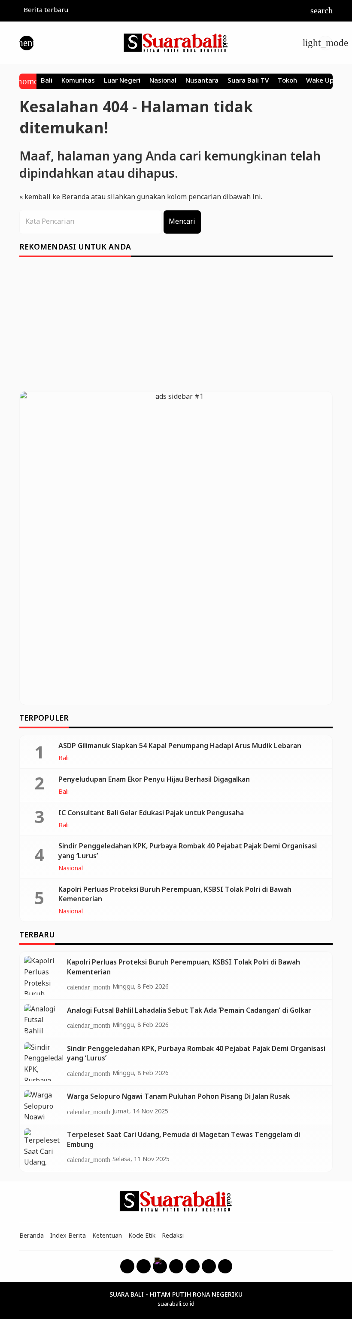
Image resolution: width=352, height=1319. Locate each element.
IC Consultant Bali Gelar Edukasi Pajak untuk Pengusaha (151, 813)
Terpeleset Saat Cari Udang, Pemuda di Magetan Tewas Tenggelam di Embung (183, 1140)
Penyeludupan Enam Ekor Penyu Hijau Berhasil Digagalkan (154, 779)
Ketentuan (107, 1236)
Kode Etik (141, 1236)
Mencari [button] (182, 221)
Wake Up (320, 81)
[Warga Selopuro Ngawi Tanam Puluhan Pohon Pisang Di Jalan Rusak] (43, 1104)
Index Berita (68, 1236)
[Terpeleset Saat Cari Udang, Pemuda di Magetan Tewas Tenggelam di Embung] (43, 1147)
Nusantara (201, 81)
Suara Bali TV (248, 81)
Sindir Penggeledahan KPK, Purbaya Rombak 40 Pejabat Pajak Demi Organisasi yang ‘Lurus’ (187, 851)
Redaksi (173, 1236)
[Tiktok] (209, 1266)
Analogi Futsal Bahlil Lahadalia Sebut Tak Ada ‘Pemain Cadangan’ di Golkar (189, 1010)
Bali (46, 81)
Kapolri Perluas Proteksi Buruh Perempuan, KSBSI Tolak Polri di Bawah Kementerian (174, 894)
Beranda (31, 1236)
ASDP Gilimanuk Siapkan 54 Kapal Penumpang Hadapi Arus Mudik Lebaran (179, 746)
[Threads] (160, 1266)
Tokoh (287, 81)
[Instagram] (144, 1266)
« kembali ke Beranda (54, 197)
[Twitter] (192, 1266)
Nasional (162, 81)
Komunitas (78, 81)
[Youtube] (176, 1266)
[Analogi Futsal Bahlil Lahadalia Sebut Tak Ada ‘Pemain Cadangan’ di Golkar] (43, 1018)
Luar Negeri (122, 81)
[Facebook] (127, 1266)
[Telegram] (225, 1266)
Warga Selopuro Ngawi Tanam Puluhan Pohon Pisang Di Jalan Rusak (178, 1096)
